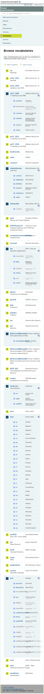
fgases (13, 292)
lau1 (12, 411)
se (17, 516)
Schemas (6, 32)
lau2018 (13, 534)
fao (11, 249)
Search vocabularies (12, 64)
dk (17, 446)
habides (13, 313)
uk (17, 528)
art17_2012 (14, 136)
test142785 (19, 621)
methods (19, 118)
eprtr (12, 218)
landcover (14, 386)
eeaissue (19, 188)
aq (11, 70)
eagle (18, 398)
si (16, 520)
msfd (12, 550)
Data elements (7, 28)
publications (15, 565)
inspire (13, 378)
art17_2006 (14, 93)
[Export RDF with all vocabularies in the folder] (38, 96)
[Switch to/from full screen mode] (31, 5)
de (17, 442)
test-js (18, 617)
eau (17, 597)
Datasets (5, 21)
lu (16, 487)
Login (27, 4)
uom (12, 660)
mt (17, 495)
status (18, 197)
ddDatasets (19, 180)
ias (11, 320)
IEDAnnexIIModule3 (17, 349)
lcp (11, 542)
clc (17, 393)
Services (5, 39)
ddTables (19, 184)
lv (16, 491)
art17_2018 (14, 144)
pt (16, 507)
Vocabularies (7, 36)
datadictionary (16, 168)
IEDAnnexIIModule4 (17, 359)
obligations (19, 193)
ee (17, 450)
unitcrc (18, 283)
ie (16, 475)
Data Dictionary (18, 13)
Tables (5, 25)
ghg (11, 305)
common (13, 163)
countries (19, 113)
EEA (11, 2)
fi (16, 463)
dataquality (14, 204)
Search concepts (27, 64)
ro (16, 512)
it (16, 479)
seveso (13, 571)
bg (17, 430)
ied (11, 326)
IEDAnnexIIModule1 (17, 334)
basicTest (19, 583)
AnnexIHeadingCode (20, 341)
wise (12, 666)
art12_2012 (14, 78)
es (17, 459)
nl (16, 499)
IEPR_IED (14, 369)
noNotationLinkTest (20, 613)
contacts (19, 176)
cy (17, 434)
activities (19, 101)
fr (16, 467)
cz (17, 438)
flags (17, 262)
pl (16, 503)
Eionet (11, 13)
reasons (18, 125)
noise (12, 557)
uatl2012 (18, 404)
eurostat (13, 243)
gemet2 (13, 300)
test (11, 578)
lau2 (12, 417)
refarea (18, 273)
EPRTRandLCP (16, 226)
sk (17, 524)
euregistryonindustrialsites (17, 235)
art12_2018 (14, 86)
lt (16, 483)
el (16, 454)
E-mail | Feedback (8, 687)
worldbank (14, 673)
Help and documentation (10, 17)
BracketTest (20, 587)
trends (18, 130)
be (17, 426)
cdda (12, 157)
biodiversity (15, 152)
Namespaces (7, 43)
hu (17, 471)
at (16, 422)
